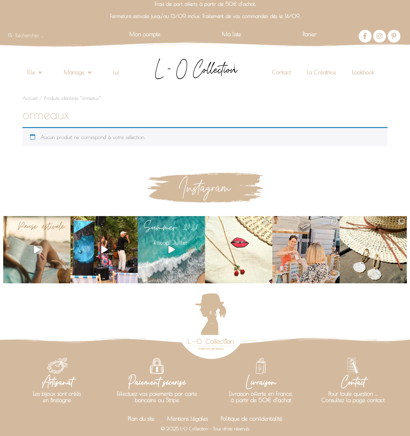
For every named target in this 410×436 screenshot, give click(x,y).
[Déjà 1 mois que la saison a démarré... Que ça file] (171, 249)
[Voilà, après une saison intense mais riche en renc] (36, 249)
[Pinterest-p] (394, 36)
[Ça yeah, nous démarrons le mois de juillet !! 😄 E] (306, 249)
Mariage (74, 72)
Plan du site (141, 418)
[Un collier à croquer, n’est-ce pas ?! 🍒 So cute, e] (238, 249)
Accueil (30, 98)
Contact (281, 72)
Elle (31, 72)
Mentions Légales (187, 418)
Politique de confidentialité (251, 418)
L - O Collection (196, 69)
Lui (116, 72)
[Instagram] (379, 36)
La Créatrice (321, 72)
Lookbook (363, 72)
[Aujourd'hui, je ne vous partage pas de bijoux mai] (104, 249)
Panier (309, 34)
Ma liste (231, 34)
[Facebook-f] (365, 36)
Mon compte (144, 34)
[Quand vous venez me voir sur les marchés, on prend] (373, 249)
